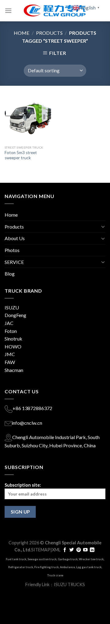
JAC (9, 323)
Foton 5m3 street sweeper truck (21, 155)
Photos (12, 250)
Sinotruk (13, 338)
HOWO (13, 346)
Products (49, 33)
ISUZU (12, 307)
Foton (11, 331)
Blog (10, 273)
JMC (10, 354)
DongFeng (15, 315)
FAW (10, 362)
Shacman (14, 370)
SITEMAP (40, 549)
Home (21, 33)
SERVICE (14, 262)
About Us (15, 238)
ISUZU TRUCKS (69, 584)
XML (56, 549)
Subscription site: (23, 485)
